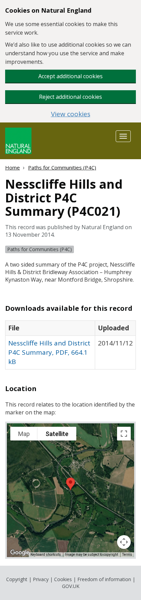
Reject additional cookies (70, 97)
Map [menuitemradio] (24, 433)
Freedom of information (104, 579)
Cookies (63, 579)
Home (12, 167)
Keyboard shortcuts (45, 554)
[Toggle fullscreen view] (124, 433)
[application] (70, 490)
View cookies (70, 114)
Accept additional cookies (70, 76)
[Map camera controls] (124, 542)
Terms (127, 554)
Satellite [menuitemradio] (57, 433)
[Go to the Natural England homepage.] (18, 140)
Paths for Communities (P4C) (62, 167)
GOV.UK (70, 586)
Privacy (41, 579)
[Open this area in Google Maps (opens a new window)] (20, 552)
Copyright (16, 579)
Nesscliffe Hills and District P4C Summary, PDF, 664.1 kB (49, 352)
